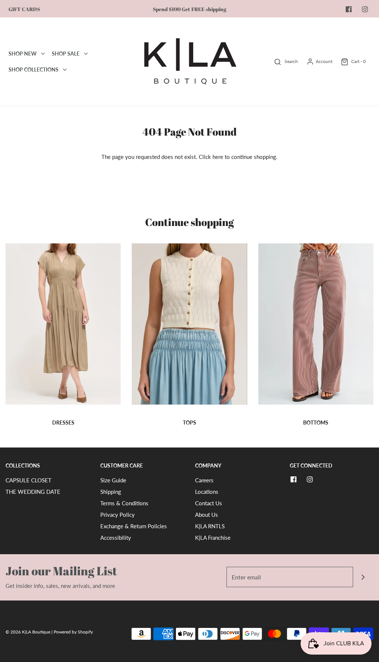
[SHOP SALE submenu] (85, 54)
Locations (206, 491)
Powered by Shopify (73, 632)
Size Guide (113, 480)
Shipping (110, 491)
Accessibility (115, 537)
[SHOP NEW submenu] (42, 54)
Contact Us (208, 503)
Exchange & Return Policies (133, 526)
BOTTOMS (315, 422)
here (217, 156)
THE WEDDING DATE (33, 491)
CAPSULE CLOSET (28, 480)
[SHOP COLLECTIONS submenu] (64, 69)
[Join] (363, 577)
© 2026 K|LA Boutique (28, 632)
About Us (206, 514)
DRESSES (63, 422)
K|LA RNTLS (210, 526)
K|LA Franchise (213, 537)
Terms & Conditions (124, 503)
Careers (204, 480)
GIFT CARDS (24, 9)
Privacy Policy (117, 514)
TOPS (189, 422)
